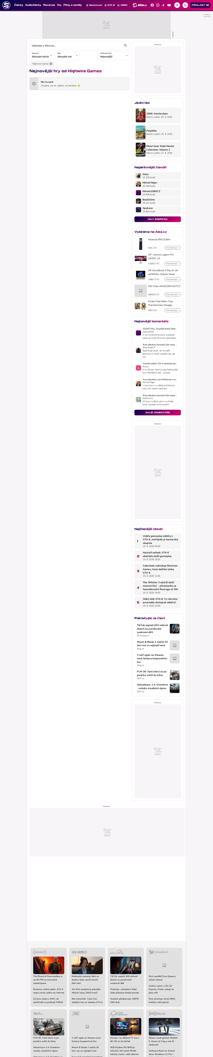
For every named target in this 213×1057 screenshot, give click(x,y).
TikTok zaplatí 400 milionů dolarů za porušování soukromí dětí (152, 629)
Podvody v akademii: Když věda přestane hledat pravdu (124, 991)
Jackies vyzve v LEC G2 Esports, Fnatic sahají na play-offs (161, 989)
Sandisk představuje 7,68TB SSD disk (124, 1001)
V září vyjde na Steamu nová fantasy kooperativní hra (152, 658)
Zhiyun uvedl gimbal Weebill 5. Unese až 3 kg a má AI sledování (163, 1041)
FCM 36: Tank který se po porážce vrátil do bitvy (152, 673)
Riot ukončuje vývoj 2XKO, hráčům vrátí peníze (162, 1001)
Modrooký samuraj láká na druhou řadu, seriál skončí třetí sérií (85, 980)
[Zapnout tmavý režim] (185, 5)
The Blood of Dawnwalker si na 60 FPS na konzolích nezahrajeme (48, 980)
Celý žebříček (158, 219)
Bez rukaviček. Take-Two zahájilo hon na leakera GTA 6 (87, 1001)
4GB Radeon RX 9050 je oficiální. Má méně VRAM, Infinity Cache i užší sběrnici (124, 1051)
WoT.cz (140, 678)
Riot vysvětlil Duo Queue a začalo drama (162, 978)
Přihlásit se (200, 5)
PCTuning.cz (143, 636)
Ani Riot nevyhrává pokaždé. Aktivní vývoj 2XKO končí (86, 991)
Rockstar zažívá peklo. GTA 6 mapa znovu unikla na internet (48, 991)
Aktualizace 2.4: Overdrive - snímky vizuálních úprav (152, 687)
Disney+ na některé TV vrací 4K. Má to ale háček (124, 1040)
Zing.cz (140, 649)
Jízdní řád (141, 103)
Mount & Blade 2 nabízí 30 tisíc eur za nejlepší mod (152, 644)
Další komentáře (157, 412)
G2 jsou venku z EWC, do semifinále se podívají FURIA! (48, 1001)
